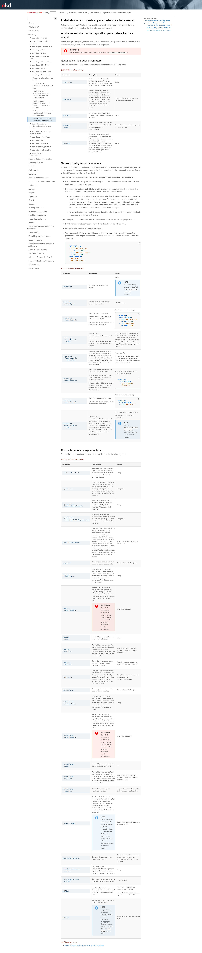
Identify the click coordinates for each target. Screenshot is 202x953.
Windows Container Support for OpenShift (40, 227)
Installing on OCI (37, 140)
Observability (34, 232)
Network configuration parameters (158, 27)
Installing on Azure (38, 53)
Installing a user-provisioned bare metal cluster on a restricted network (41, 104)
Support (32, 166)
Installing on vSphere (39, 143)
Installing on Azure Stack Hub (40, 57)
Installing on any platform (41, 147)
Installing (32, 34)
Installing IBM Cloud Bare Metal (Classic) (40, 132)
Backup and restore (36, 253)
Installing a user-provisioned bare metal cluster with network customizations (41, 94)
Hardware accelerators (38, 250)
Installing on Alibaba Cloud (41, 47)
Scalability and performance (40, 236)
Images (32, 204)
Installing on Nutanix (39, 68)
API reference (34, 265)
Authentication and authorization (42, 181)
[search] (55, 18)
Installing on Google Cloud (41, 62)
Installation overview (39, 38)
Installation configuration (41, 150)
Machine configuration (38, 211)
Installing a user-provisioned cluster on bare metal (43, 85)
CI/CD (31, 200)
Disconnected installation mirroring (40, 42)
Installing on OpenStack (40, 137)
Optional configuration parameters (158, 30)
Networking (33, 185)
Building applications (37, 207)
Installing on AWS (38, 50)
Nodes (31, 222)
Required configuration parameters (158, 25)
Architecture (33, 31)
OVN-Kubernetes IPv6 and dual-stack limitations (84, 945)
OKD (47, 13)
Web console (34, 170)
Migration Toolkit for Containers (41, 261)
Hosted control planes (37, 219)
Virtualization (34, 268)
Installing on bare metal (78, 13)
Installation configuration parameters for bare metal (42, 119)
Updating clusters (36, 163)
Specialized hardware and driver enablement (40, 245)
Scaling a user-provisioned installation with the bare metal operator (42, 113)
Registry (32, 192)
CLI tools (32, 174)
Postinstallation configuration (40, 159)
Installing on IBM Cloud (40, 65)
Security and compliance (38, 177)
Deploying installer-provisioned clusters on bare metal (40, 126)
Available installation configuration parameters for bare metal (157, 22)
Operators (33, 196)
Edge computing (35, 240)
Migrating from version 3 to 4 (40, 257)
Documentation (34, 12)
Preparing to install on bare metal (43, 79)
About (31, 23)
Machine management (37, 215)
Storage (32, 189)
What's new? (34, 27)
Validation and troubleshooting (36, 154)
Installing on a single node (41, 71)
